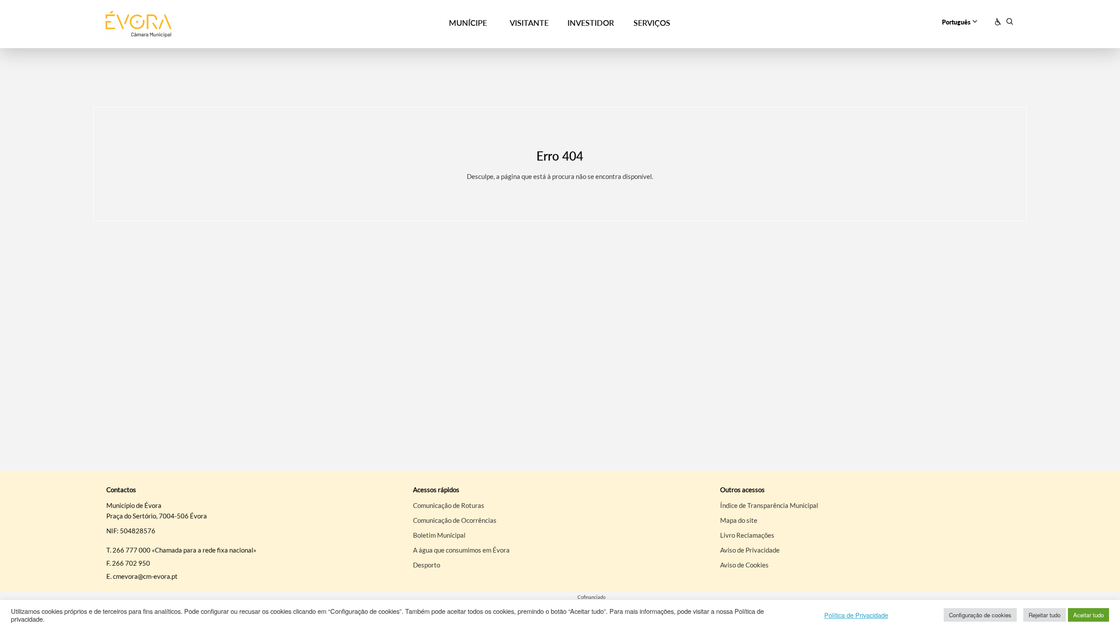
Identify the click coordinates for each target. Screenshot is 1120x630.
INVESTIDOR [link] (590, 23)
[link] (215, 24)
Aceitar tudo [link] (1088, 615)
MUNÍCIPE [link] (468, 23)
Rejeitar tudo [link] (1044, 615)
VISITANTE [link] (529, 23)
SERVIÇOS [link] (652, 23)
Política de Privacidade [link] (856, 615)
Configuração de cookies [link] (980, 615)
